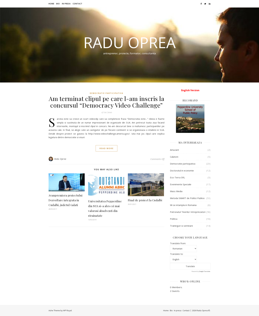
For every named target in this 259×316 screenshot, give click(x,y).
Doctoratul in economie (182, 170)
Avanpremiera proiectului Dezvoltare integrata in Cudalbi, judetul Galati (65, 200)
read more (106, 148)
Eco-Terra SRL (177, 177)
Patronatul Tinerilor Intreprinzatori (187, 211)
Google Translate (204, 271)
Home (51, 3)
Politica (173, 218)
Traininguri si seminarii (181, 225)
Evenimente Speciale (180, 184)
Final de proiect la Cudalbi (145, 200)
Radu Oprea (129, 42)
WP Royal (67, 310)
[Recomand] (190, 118)
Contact (77, 3)
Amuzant (174, 149)
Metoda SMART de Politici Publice (187, 198)
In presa (66, 3)
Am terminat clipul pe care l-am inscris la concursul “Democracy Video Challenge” (106, 101)
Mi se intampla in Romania (183, 205)
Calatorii (174, 156)
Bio (58, 3)
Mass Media (176, 191)
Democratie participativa (106, 93)
